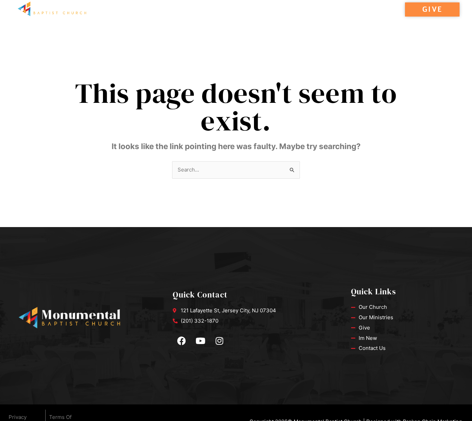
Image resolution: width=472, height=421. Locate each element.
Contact (249, 17)
